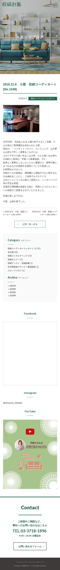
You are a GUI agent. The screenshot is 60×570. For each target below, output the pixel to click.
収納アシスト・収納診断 (19, 263)
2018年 (13, 295)
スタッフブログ (15, 270)
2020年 (13, 289)
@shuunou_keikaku (12, 403)
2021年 (13, 286)
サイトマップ (22, 562)
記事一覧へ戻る (30, 224)
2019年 (13, 292)
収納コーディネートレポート (21, 248)
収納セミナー (14, 259)
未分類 (11, 252)
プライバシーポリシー (35, 562)
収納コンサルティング (18, 256)
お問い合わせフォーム (30, 546)
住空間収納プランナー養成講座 (22, 267)
